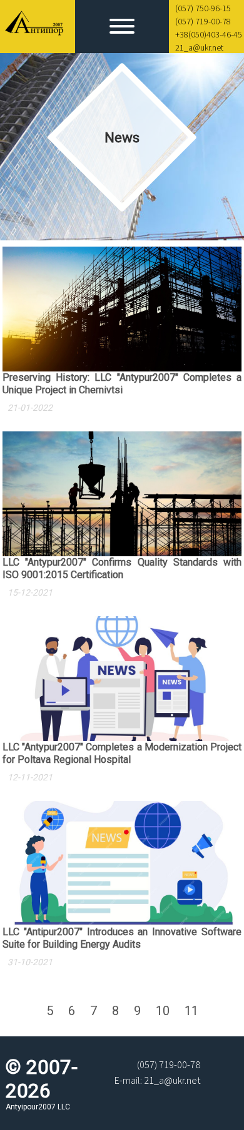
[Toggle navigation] (122, 27)
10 (163, 1010)
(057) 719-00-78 (203, 21)
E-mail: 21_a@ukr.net (157, 1080)
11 (191, 1010)
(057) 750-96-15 (203, 8)
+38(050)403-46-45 (208, 34)
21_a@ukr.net (199, 47)
